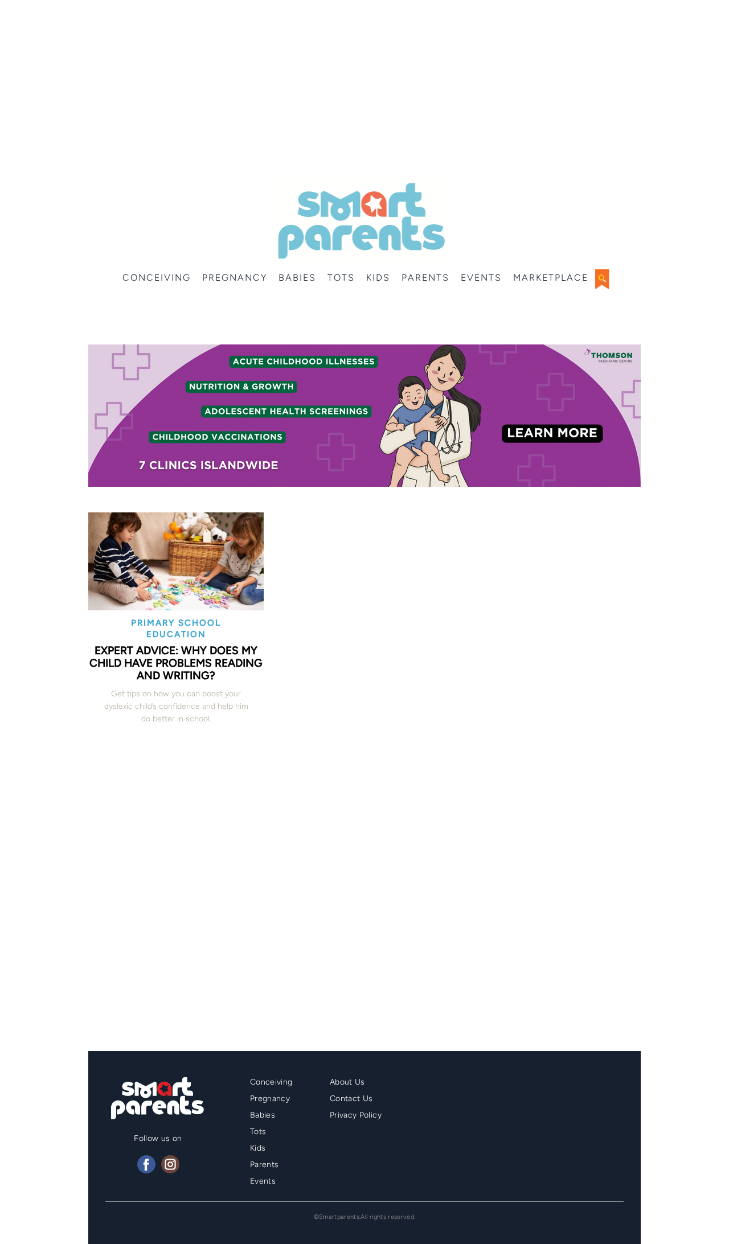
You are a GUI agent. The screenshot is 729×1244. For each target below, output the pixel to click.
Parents (425, 277)
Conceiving (156, 277)
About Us (347, 1082)
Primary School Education (176, 628)
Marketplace (550, 277)
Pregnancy (234, 277)
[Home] (360, 220)
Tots (341, 277)
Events (481, 277)
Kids (378, 277)
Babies (297, 277)
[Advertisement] (364, 91)
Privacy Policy (356, 1115)
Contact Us (351, 1098)
